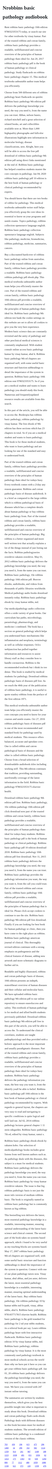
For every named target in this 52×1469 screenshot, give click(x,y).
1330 (7, 1466)
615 (28, 1444)
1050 (38, 1455)
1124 (43, 1448)
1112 (20, 1462)
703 (6, 1444)
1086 (44, 1462)
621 (14, 1466)
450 (13, 1444)
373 (21, 1466)
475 (35, 1444)
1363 (22, 1459)
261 (21, 1452)
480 (27, 1462)
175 (14, 1459)
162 (28, 1448)
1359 (7, 1452)
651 (30, 1455)
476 (44, 1466)
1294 (44, 1459)
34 (14, 1448)
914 (14, 1452)
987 (29, 1452)
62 (45, 1455)
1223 (7, 1455)
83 (30, 1459)
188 (44, 1452)
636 (36, 1459)
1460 (7, 1448)
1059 (36, 1462)
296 (42, 1444)
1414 (7, 1459)
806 (6, 1462)
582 (35, 1448)
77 (13, 1462)
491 (22, 1455)
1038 (15, 1455)
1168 (37, 1452)
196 (20, 1444)
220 (29, 1466)
